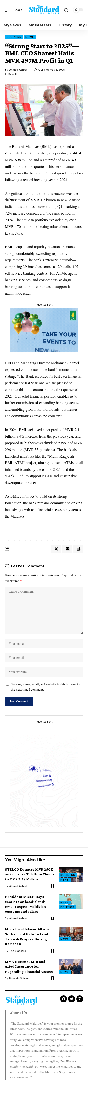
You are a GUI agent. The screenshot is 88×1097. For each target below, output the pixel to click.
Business (14, 36)
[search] (65, 10)
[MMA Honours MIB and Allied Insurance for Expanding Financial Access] (71, 966)
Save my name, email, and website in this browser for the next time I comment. (46, 687)
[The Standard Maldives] (44, 9)
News (29, 36)
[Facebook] (63, 998)
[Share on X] (56, 549)
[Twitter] (71, 998)
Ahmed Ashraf (18, 69)
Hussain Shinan (19, 978)
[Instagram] (79, 998)
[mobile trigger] (9, 9)
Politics (67, 907)
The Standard (17, 950)
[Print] (78, 549)
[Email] (67, 549)
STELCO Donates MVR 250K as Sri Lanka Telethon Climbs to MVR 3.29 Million (29, 874)
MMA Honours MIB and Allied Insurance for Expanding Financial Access (29, 966)
